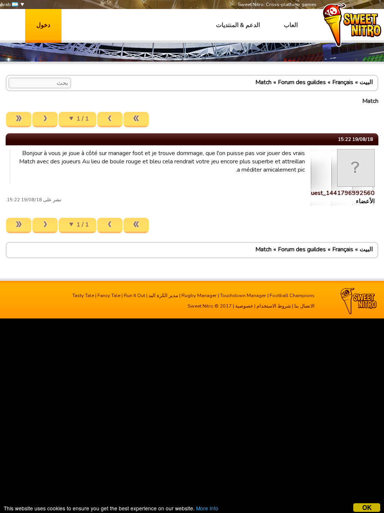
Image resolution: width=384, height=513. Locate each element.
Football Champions (292, 295)
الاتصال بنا (304, 306)
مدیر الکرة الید (163, 295)
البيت (366, 82)
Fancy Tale (109, 295)
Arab (6, 4)
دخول (43, 25)
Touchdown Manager (243, 295)
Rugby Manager (199, 295)
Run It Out (134, 295)
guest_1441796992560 (341, 193)
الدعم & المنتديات (238, 25)
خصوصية (244, 306)
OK (367, 507)
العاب (291, 25)
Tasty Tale (83, 295)
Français (342, 82)
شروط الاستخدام (273, 306)
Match (263, 82)
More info (207, 508)
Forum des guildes (302, 82)
